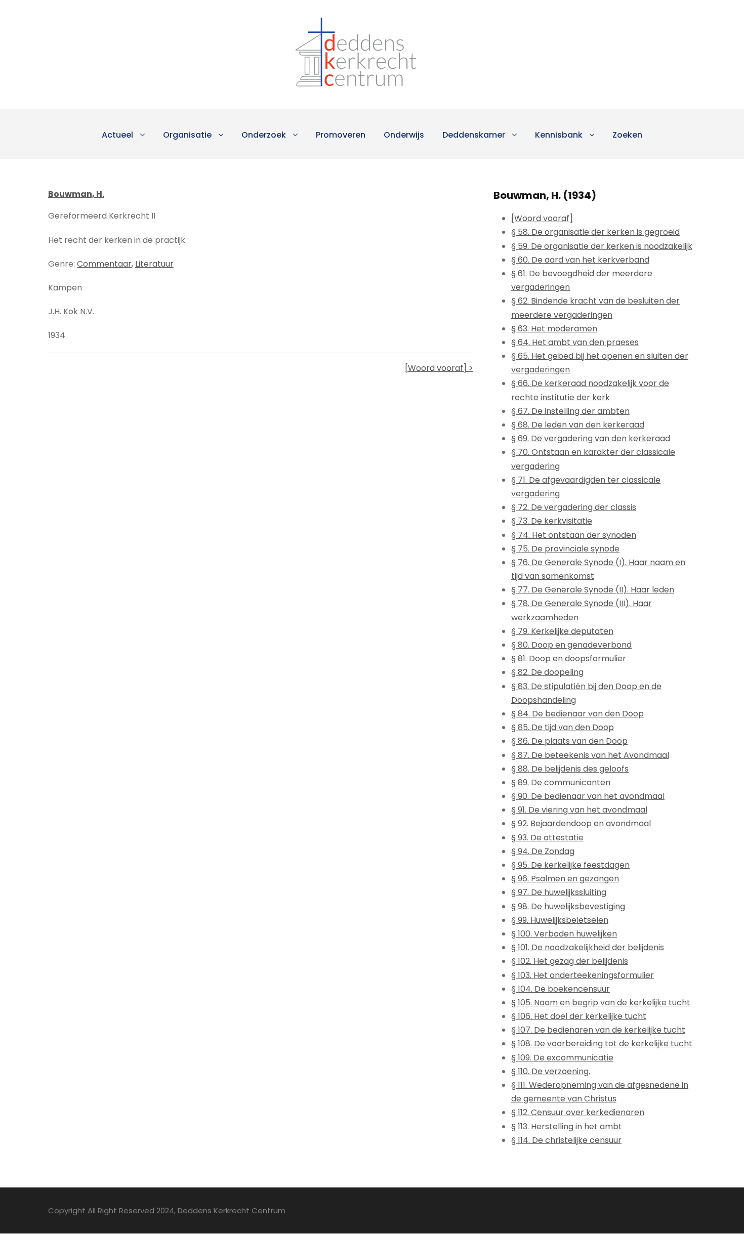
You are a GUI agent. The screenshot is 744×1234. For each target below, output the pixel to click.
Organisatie (187, 135)
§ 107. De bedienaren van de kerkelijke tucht (598, 1030)
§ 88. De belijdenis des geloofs (570, 769)
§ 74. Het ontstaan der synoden (573, 535)
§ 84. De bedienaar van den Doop (577, 713)
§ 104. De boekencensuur (560, 989)
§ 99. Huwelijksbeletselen (559, 920)
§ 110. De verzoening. (550, 1071)
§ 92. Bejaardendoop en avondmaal (581, 823)
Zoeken (627, 135)
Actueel (117, 135)
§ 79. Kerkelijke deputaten (562, 631)
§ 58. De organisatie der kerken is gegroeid (595, 232)
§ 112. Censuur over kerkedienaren (577, 1112)
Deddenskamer (473, 135)
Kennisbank (559, 135)
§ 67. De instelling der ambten (570, 411)
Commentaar (104, 264)
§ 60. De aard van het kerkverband (580, 260)
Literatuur (154, 264)
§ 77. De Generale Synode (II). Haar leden (592, 589)
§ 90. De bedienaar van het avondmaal (588, 796)
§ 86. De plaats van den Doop (569, 741)
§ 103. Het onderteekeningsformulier (582, 975)
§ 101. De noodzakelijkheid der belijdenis (587, 947)
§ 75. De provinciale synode (565, 549)
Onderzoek (263, 135)
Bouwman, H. (76, 194)
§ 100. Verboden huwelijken (564, 934)
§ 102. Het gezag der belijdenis (569, 961)
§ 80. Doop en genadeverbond (571, 645)
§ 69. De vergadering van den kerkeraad (590, 438)
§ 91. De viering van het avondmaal (579, 810)
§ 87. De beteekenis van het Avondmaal (590, 755)
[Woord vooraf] (542, 218)
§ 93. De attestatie (547, 837)
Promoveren (340, 135)
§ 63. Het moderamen (554, 328)
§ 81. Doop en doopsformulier (568, 658)
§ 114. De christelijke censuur (566, 1140)
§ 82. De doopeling (547, 672)
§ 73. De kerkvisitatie (551, 521)
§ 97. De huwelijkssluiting (558, 892)
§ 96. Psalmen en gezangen (565, 878)
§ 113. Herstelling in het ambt (566, 1126)
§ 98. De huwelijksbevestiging (568, 906)
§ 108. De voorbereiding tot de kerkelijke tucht (601, 1043)
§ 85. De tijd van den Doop (562, 727)
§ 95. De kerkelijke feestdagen (570, 865)
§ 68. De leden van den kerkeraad (577, 425)
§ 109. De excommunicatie (562, 1057)
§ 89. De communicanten (560, 782)
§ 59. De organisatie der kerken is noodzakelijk (601, 246)
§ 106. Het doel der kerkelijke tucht (578, 1016)
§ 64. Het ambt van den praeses (575, 342)
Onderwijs (404, 135)
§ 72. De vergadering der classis (573, 507)
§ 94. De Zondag (542, 851)
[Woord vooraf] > (439, 368)
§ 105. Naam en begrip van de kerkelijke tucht (600, 1002)
